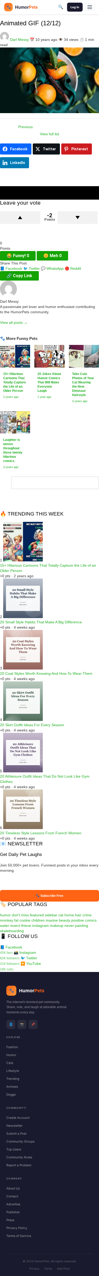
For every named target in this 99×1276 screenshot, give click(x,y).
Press (10, 1220)
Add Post (63, 1268)
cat (60, 915)
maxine (52, 920)
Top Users (13, 1149)
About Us (13, 1188)
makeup (56, 925)
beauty (64, 920)
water (4, 925)
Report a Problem (18, 1165)
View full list (49, 134)
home (69, 915)
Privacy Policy (16, 1228)
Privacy (34, 1268)
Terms (48, 1268)
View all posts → (13, 322)
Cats (9, 1063)
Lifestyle (12, 1071)
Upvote (20, 217)
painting (81, 925)
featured (37, 915)
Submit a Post (16, 1133)
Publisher (13, 1212)
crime (87, 915)
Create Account (18, 1118)
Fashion (12, 1047)
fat (16, 920)
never (69, 925)
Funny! (18, 255)
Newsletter (14, 1126)
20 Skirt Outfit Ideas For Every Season (32, 725)
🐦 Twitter (31, 268)
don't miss (20, 915)
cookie (25, 920)
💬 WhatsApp (52, 268)
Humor (11, 1055)
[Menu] (90, 7)
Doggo (11, 1094)
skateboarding (12, 931)
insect (15, 925)
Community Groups (20, 1141)
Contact (12, 1196)
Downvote (78, 217)
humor (5, 915)
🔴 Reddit (73, 268)
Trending (12, 1079)
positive (77, 920)
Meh (52, 255)
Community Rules (19, 1157)
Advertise (13, 1204)
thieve (26, 925)
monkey (6, 920)
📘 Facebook (11, 268)
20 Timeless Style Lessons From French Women (40, 833)
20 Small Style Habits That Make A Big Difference (41, 622)
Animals (12, 1087)
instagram (40, 925)
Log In (74, 7)
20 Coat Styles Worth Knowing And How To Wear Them (46, 673)
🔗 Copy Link (19, 275)
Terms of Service (18, 1236)
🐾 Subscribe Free (49, 896)
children (38, 920)
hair (78, 915)
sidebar (51, 915)
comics (91, 920)
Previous (25, 127)
